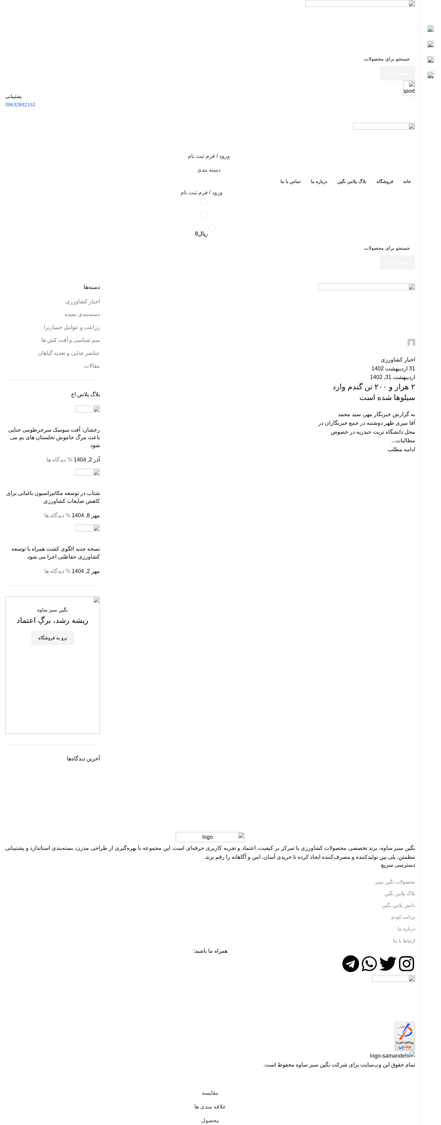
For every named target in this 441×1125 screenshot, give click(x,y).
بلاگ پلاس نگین (399, 893)
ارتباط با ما (404, 940)
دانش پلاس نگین (398, 905)
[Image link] (210, 837)
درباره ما (406, 928)
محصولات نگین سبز (395, 882)
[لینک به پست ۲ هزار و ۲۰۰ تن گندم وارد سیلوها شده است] (210, 534)
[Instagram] (406, 963)
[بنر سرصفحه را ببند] (411, 1077)
